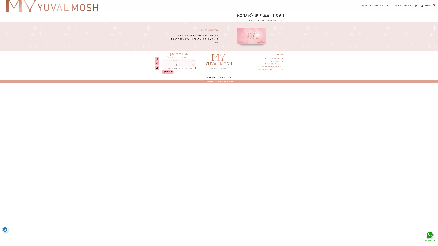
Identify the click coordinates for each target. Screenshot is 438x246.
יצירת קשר (366, 5)
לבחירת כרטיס (212, 42)
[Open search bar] (422, 6)
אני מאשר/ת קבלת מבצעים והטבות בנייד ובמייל (180, 69)
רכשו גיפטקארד (400, 5)
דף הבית (413, 5)
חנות (388, 5)
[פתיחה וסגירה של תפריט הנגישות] (5, 229)
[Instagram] (157, 63)
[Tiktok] (157, 68)
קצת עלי (377, 5)
